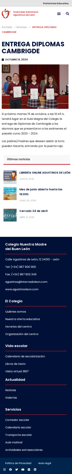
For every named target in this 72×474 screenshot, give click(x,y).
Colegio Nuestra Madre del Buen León (26, 246)
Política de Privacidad (18, 463)
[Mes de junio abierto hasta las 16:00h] (10, 194)
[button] (59, 13)
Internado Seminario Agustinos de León (26, 13)
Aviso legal (44, 463)
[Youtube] (22, 469)
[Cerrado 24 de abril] (10, 216)
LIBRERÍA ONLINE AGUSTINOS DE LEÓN (44, 173)
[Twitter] (16, 469)
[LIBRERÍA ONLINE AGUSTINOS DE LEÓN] (10, 177)
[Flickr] (28, 469)
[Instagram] (4, 469)
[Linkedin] (35, 469)
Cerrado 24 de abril (33, 211)
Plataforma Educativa (56, 3)
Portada (7, 27)
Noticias (21, 27)
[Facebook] (10, 469)
